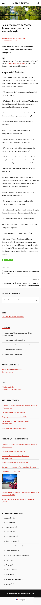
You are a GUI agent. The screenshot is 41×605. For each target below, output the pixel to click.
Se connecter (6, 369)
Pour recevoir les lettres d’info (14, 340)
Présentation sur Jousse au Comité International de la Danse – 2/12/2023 (20, 494)
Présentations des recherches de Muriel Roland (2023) (18, 500)
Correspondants (11, 522)
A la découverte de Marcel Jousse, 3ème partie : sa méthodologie (17, 28)
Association (8, 518)
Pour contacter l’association (13, 349)
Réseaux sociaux (11, 570)
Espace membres (8, 372)
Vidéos (8, 584)
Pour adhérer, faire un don (13, 354)
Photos (8, 565)
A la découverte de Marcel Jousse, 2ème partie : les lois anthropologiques (20, 284)
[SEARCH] (36, 300)
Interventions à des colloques (16, 555)
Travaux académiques (13, 579)
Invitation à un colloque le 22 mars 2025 (15, 462)
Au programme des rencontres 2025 (14, 417)
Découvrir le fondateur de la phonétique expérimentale (15, 422)
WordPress (29, 593)
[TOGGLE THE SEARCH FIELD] (38, 3)
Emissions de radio (12, 550)
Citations (9, 531)
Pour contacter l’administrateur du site (17, 345)
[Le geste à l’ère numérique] (9, 481)
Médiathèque (9, 527)
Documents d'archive (13, 546)
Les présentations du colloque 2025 (14, 412)
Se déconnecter (17, 369)
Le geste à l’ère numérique (11, 471)
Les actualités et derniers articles (13, 317)
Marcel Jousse (20, 2)
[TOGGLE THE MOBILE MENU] (3, 3)
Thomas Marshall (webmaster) (13, 38)
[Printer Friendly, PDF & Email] (7, 260)
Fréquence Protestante (17, 63)
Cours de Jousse (11, 541)
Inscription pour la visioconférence (14, 428)
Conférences (10, 536)
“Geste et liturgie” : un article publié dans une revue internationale (19, 407)
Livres (8, 560)
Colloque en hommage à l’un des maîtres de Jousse (19, 467)
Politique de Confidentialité (11, 389)
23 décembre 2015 (10, 41)
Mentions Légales (8, 387)
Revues (8, 574)
